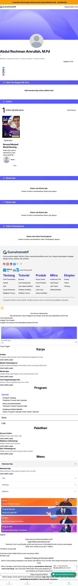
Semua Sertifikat (41, 293)
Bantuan (21, 279)
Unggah (7, 346)
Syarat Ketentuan (9, 290)
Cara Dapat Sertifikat (25, 286)
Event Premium (41, 283)
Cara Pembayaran (24, 283)
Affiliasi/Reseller (55, 290)
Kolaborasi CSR (55, 279)
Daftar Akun (29, 546)
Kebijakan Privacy (9, 293)
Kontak (5, 283)
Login (8, 556)
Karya (38, 286)
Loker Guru (39, 290)
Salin (51, 539)
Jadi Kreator (54, 283)
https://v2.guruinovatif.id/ (39, 574)
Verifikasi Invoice (24, 293)
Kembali (2, 556)
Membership (8, 318)
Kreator (66, 279)
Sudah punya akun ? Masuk (43, 546)
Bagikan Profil (68, 61)
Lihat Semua (71, 110)
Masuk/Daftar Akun (71, 7)
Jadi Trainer (54, 286)
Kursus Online (40, 279)
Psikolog (67, 286)
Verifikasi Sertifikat (24, 290)
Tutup (2, 318)
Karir (4, 286)
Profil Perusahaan (9, 279)
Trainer (66, 283)
